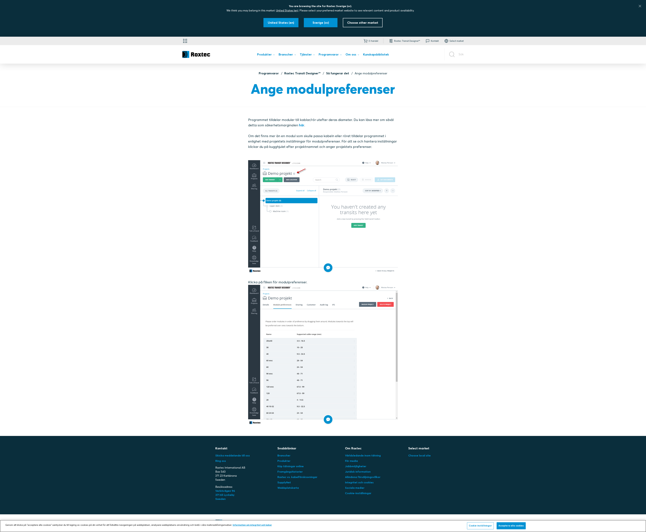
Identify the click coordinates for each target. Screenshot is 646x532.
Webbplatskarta (288, 487)
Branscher (283, 455)
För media (351, 461)
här (301, 125)
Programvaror (269, 73)
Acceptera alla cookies (511, 525)
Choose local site (419, 455)
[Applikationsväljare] (185, 41)
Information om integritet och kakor (252, 525)
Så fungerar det (337, 73)
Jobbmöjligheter (355, 466)
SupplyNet (284, 482)
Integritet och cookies (359, 482)
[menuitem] (265, 55)
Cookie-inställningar (358, 493)
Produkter (283, 461)
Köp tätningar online (290, 466)
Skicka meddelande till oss (232, 455)
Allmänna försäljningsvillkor (362, 477)
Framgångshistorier (290, 471)
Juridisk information (358, 471)
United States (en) (287, 10)
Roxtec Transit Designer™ (302, 73)
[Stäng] (640, 6)
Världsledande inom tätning (363, 455)
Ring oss (220, 461)
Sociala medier (354, 487)
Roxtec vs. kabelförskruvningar (297, 477)
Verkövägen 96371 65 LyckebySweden (225, 495)
